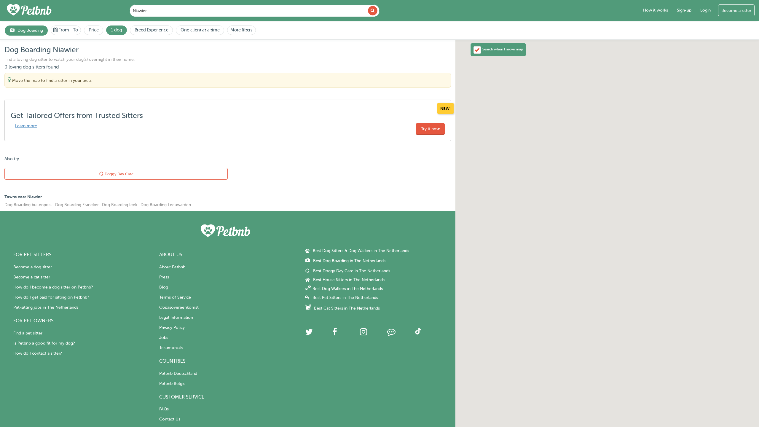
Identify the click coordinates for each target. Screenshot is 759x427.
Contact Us (169, 419)
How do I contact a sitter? (37, 353)
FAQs (164, 409)
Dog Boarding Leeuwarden (166, 205)
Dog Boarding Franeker (77, 205)
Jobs (163, 337)
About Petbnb (172, 267)
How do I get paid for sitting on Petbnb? (51, 297)
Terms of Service (175, 297)
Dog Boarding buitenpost (28, 205)
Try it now (430, 129)
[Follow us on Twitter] (309, 333)
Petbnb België (172, 383)
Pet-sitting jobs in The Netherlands (45, 307)
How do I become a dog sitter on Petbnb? (53, 287)
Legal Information (176, 317)
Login (705, 10)
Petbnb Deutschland (178, 373)
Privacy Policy (172, 327)
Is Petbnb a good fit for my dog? (44, 343)
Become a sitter (736, 10)
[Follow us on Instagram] (363, 333)
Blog (163, 287)
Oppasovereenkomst (179, 307)
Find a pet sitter (27, 333)
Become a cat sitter (31, 277)
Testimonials (171, 347)
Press (164, 277)
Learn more (26, 126)
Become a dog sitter (32, 267)
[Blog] (391, 333)
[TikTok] (418, 333)
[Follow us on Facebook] (334, 333)
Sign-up (684, 10)
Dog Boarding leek (119, 205)
